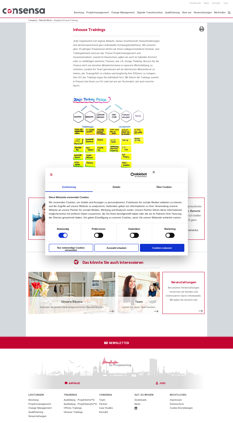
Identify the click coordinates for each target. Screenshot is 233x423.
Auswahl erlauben (116, 248)
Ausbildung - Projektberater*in (80, 403)
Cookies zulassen (162, 248)
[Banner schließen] (168, 175)
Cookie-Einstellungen (181, 407)
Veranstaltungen (37, 416)
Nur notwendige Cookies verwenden (71, 248)
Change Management (40, 407)
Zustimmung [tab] (69, 186)
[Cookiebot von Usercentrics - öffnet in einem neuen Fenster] (133, 175)
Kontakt (216, 2)
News (206, 2)
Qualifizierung (35, 412)
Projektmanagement (39, 403)
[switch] (98, 235)
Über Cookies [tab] (164, 186)
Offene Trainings (73, 407)
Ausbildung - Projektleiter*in (79, 399)
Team (102, 399)
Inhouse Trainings (73, 412)
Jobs (225, 2)
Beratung (33, 399)
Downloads (195, 2)
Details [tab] (116, 186)
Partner (103, 403)
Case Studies (106, 407)
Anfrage (74, 383)
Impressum (176, 399)
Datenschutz (177, 403)
